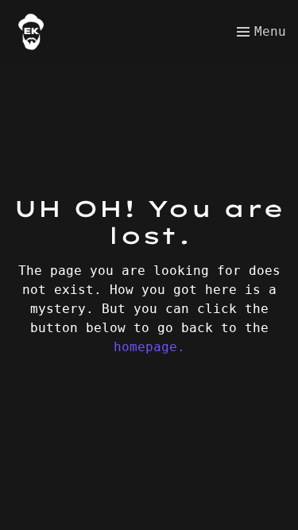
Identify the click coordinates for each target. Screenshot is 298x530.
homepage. (149, 346)
